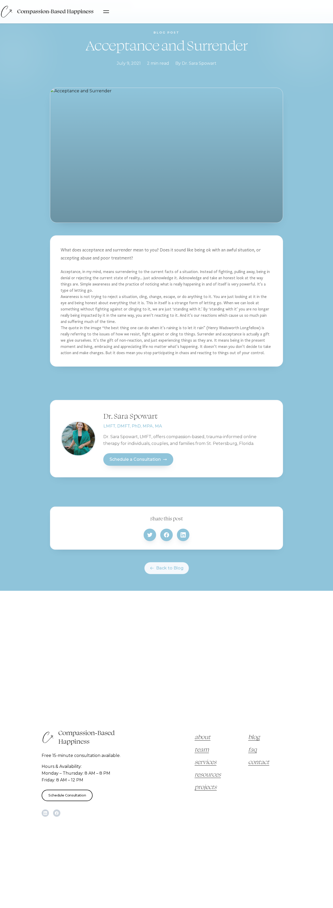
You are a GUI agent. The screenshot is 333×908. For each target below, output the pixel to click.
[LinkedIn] (45, 813)
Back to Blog (169, 568)
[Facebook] (56, 813)
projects (206, 787)
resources (208, 774)
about (202, 737)
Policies (121, 837)
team (202, 749)
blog (254, 737)
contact (258, 762)
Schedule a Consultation (135, 459)
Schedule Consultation (67, 795)
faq (252, 749)
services (205, 762)
